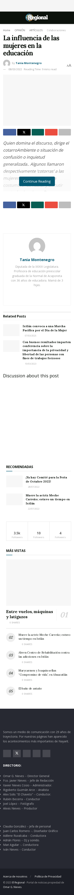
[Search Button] (69, 18)
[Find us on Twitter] (17, 753)
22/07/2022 (33, 508)
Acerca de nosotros (15, 876)
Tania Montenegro (29, 63)
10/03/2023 (30, 363)
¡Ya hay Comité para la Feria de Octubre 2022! (46, 479)
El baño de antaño (30, 688)
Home (6, 30)
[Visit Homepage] (37, 18)
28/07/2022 (33, 486)
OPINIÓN (20, 30)
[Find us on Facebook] (7, 753)
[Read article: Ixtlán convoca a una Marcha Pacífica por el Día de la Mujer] (11, 330)
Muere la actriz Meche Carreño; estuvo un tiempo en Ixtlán (48, 499)
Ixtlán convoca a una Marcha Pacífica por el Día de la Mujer (45, 328)
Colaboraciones (56, 30)
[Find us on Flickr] (46, 753)
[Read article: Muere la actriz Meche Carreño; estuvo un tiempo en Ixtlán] (14, 499)
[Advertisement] (37, 5)
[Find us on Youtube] (36, 753)
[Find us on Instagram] (27, 753)
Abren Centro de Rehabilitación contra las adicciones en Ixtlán (43, 654)
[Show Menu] (5, 18)
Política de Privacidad (48, 876)
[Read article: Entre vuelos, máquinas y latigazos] (38, 582)
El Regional (18, 882)
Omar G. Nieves (12, 887)
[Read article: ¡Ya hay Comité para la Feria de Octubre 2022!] (14, 481)
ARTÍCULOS (36, 30)
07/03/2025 (30, 335)
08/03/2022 (15, 69)
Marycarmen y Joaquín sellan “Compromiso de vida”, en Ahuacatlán (42, 672)
